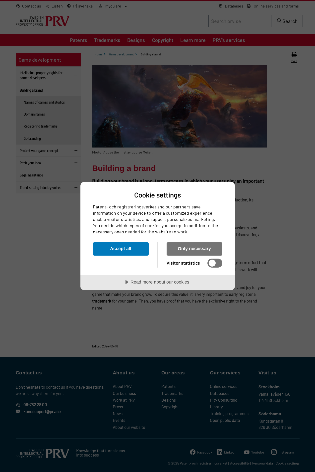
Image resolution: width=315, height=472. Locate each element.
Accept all (120, 248)
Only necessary (194, 248)
